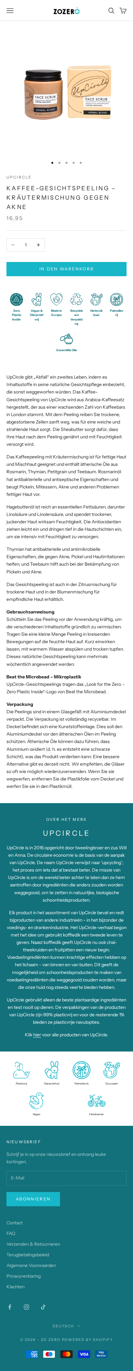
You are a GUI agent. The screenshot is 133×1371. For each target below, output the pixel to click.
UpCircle (19, 177)
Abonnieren (33, 1198)
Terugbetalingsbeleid (27, 1255)
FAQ (10, 1233)
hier (37, 1035)
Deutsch (63, 1326)
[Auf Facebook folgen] (9, 1307)
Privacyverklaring (23, 1276)
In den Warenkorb (66, 268)
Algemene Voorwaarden (31, 1265)
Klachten (15, 1287)
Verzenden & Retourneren (33, 1244)
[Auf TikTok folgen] (43, 1307)
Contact (14, 1223)
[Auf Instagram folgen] (26, 1307)
